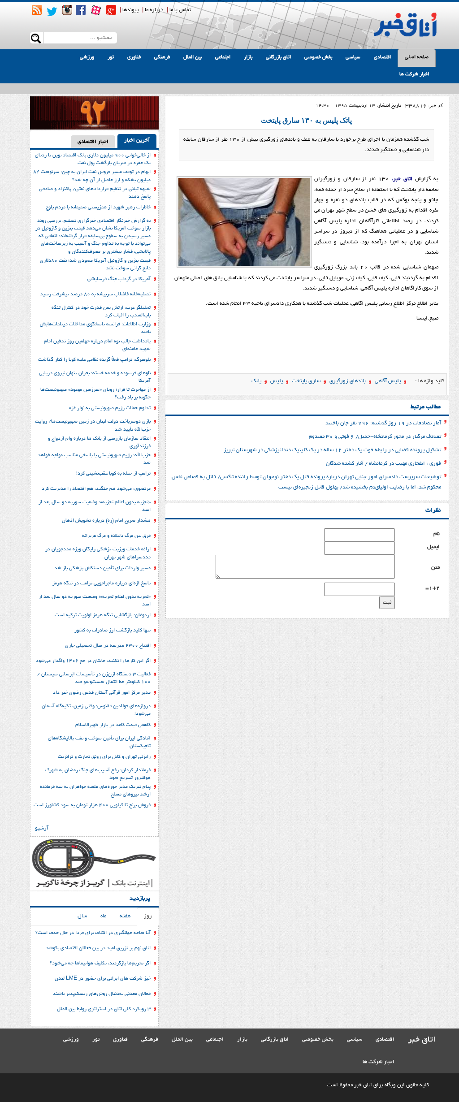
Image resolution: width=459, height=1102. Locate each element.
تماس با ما (180, 10)
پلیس (276, 381)
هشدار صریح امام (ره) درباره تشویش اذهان (106, 520)
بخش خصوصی (318, 57)
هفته (125, 916)
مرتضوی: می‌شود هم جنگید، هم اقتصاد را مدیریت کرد (96, 489)
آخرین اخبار (137, 140)
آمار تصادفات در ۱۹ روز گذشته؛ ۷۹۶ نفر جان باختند (383, 423)
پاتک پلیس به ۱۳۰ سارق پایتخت (306, 120)
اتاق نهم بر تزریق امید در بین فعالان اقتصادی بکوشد (98, 948)
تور (111, 57)
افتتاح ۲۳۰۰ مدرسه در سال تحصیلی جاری (108, 645)
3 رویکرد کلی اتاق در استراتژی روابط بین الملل (104, 1009)
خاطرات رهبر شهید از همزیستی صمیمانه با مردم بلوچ (98, 207)
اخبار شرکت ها (414, 74)
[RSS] (37, 10)
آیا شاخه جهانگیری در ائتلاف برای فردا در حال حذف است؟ (93, 933)
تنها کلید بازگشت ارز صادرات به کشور (112, 630)
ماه (103, 916)
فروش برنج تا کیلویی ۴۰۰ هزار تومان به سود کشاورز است (92, 805)
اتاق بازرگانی (278, 57)
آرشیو (41, 828)
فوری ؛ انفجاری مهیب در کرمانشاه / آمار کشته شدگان (383, 464)
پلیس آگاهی (388, 381)
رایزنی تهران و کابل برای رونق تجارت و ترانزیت (104, 757)
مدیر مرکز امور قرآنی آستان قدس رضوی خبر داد (102, 693)
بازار (248, 57)
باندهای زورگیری (347, 381)
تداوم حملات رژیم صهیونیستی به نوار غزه (110, 408)
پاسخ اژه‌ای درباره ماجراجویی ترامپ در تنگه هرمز (101, 583)
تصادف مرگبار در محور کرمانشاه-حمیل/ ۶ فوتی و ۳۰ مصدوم (375, 437)
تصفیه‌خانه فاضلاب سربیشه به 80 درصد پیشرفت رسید (95, 294)
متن (435, 567)
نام (436, 534)
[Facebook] (81, 10)
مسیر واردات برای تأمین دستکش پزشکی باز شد (102, 568)
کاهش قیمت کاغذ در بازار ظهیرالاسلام (113, 725)
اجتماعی (222, 57)
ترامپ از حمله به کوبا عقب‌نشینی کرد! (113, 473)
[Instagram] (67, 10)
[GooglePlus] (111, 10)
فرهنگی (162, 57)
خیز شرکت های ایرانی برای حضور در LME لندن (103, 978)
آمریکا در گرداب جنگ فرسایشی (119, 279)
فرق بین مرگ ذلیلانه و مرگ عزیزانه (116, 536)
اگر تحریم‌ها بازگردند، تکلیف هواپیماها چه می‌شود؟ (100, 963)
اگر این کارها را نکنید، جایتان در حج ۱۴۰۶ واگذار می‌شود (93, 661)
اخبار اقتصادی (93, 142)
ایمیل (433, 547)
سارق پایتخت (306, 381)
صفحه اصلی (417, 57)
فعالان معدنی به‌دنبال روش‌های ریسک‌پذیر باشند (102, 994)
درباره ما (154, 10)
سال (82, 916)
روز (148, 916)
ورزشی (87, 57)
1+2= (432, 588)
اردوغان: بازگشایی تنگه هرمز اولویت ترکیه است (103, 615)
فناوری (134, 57)
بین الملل (192, 57)
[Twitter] (52, 11)
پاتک (256, 381)
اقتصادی (382, 57)
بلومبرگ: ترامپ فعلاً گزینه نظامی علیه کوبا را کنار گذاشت (94, 360)
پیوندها (130, 10)
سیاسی (353, 57)
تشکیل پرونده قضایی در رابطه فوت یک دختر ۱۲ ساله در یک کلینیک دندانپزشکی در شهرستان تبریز (332, 450)
